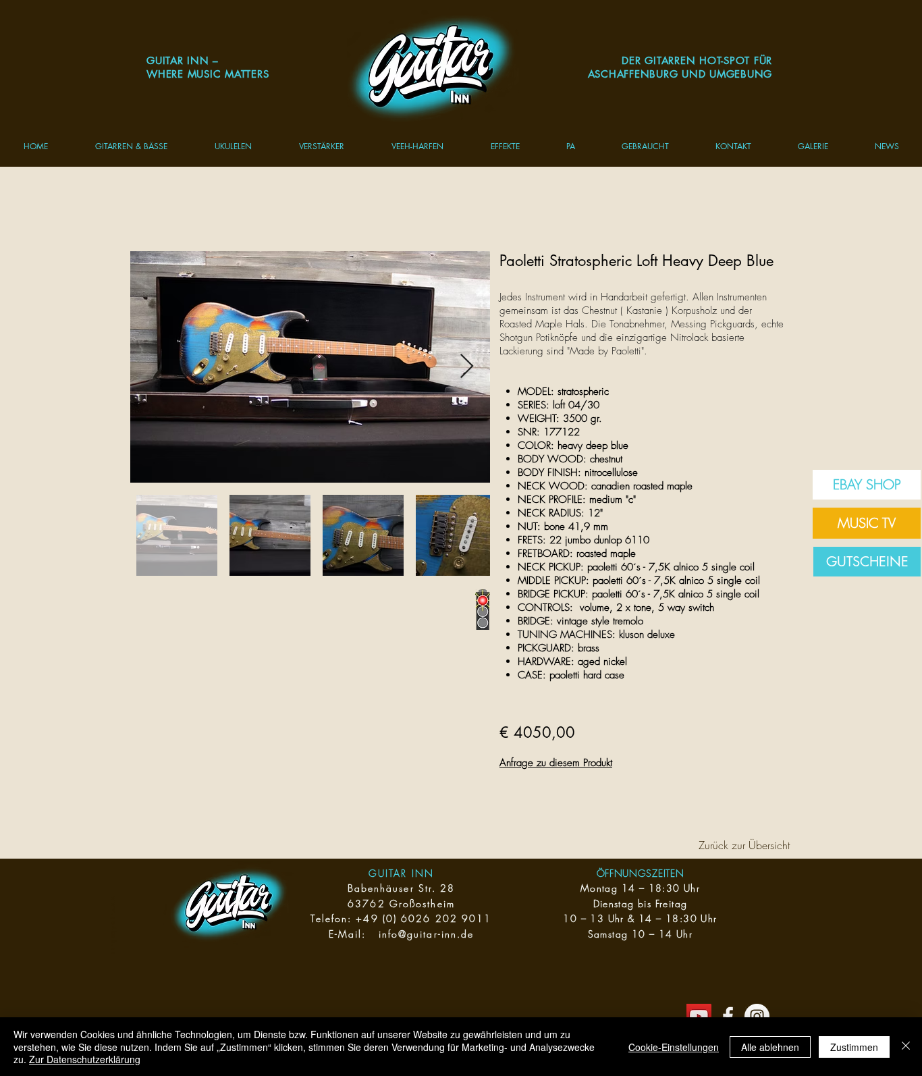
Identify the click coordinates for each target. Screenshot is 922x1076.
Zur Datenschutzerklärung (84, 1059)
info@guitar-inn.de (426, 933)
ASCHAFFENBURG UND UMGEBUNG (680, 74)
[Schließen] (906, 1046)
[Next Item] (466, 367)
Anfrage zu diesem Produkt (555, 763)
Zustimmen (854, 1047)
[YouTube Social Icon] (698, 1016)
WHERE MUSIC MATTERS (207, 74)
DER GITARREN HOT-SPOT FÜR (697, 60)
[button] (131, 146)
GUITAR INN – (182, 60)
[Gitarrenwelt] (727, 1016)
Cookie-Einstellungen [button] (673, 1047)
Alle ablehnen (770, 1047)
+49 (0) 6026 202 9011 (423, 918)
